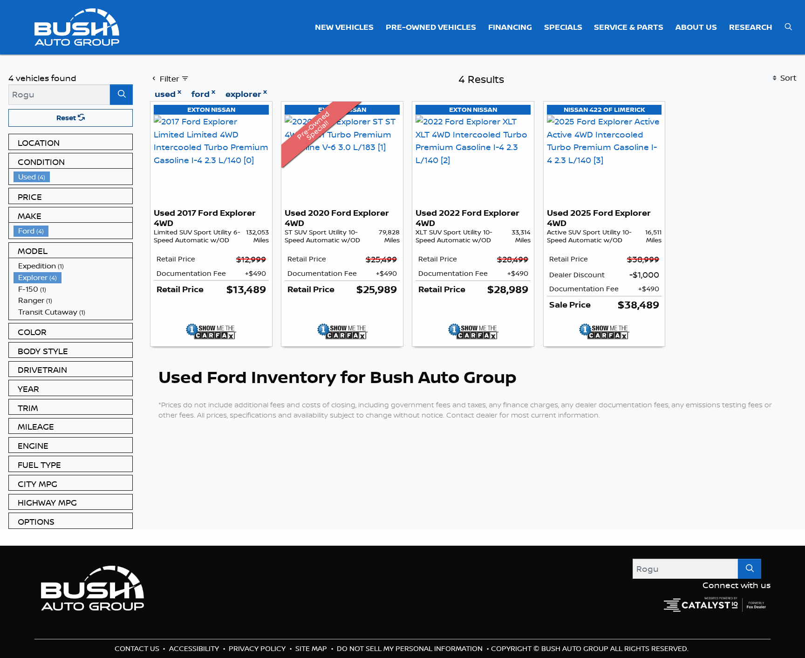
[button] (344, 27)
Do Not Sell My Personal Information (410, 648)
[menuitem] (73, 177)
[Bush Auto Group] (77, 26)
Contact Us (138, 648)
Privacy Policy (258, 648)
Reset (67, 118)
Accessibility (195, 648)
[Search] (121, 94)
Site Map (312, 648)
